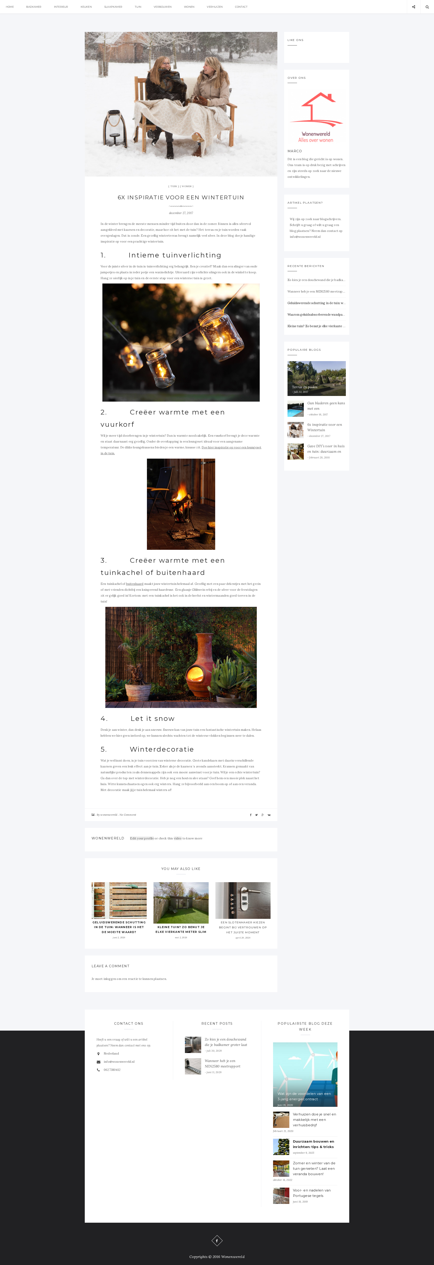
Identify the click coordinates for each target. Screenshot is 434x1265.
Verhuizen (215, 6)
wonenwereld (108, 814)
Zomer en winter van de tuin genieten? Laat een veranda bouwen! (314, 1168)
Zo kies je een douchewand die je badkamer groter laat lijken (317, 280)
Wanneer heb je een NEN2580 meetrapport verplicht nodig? (317, 291)
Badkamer (34, 6)
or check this (152, 838)
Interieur (61, 6)
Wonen (189, 6)
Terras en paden (304, 387)
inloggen (110, 979)
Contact (241, 6)
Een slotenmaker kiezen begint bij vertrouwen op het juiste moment (243, 927)
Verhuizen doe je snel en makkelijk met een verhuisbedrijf (314, 1119)
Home (10, 6)
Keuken (86, 6)
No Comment (128, 814)
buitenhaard (135, 584)
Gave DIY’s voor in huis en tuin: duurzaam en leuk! (325, 451)
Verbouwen (163, 6)
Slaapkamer (113, 6)
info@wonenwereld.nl (119, 1062)
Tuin (138, 6)
